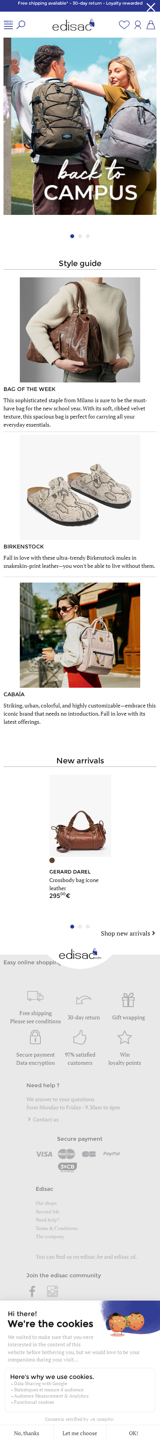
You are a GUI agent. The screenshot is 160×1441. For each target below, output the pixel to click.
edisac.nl (125, 1256)
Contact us (45, 1119)
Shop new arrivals (125, 933)
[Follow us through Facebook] (32, 1292)
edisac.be (91, 1256)
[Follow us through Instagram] (52, 1292)
